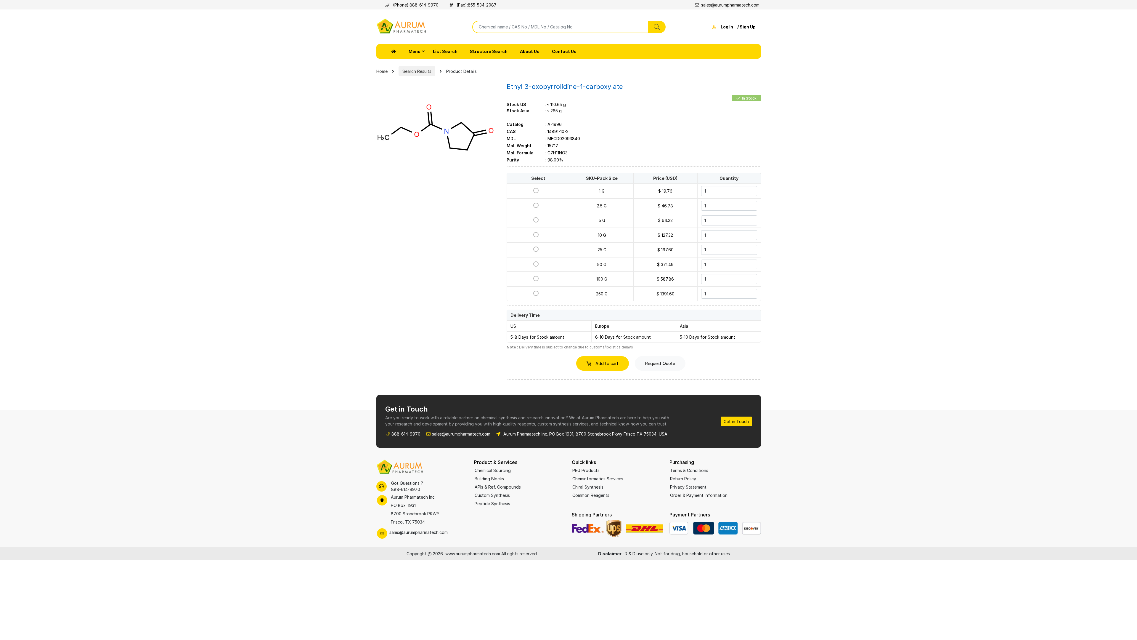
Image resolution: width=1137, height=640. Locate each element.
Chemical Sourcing (493, 470)
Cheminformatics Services (597, 478)
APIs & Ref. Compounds (498, 486)
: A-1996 (553, 124)
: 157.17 (551, 146)
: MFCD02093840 (562, 139)
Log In (727, 26)
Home (382, 71)
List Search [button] (445, 51)
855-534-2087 (482, 4)
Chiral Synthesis (587, 486)
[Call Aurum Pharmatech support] (381, 486)
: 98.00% (554, 160)
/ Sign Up (746, 26)
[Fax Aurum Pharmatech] (452, 5)
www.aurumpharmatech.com (472, 553)
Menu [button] (414, 51)
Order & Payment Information (699, 495)
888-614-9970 (424, 4)
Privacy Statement (688, 486)
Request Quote (660, 363)
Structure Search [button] (489, 51)
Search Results (416, 71)
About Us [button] (529, 51)
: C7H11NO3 (556, 153)
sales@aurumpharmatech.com (730, 4)
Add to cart (606, 363)
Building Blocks (489, 478)
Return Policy (683, 478)
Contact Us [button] (564, 51)
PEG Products (586, 470)
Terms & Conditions (689, 470)
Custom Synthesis (492, 495)
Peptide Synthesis (492, 503)
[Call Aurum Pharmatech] (388, 5)
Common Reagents (590, 495)
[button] (393, 51)
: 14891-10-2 (556, 131)
